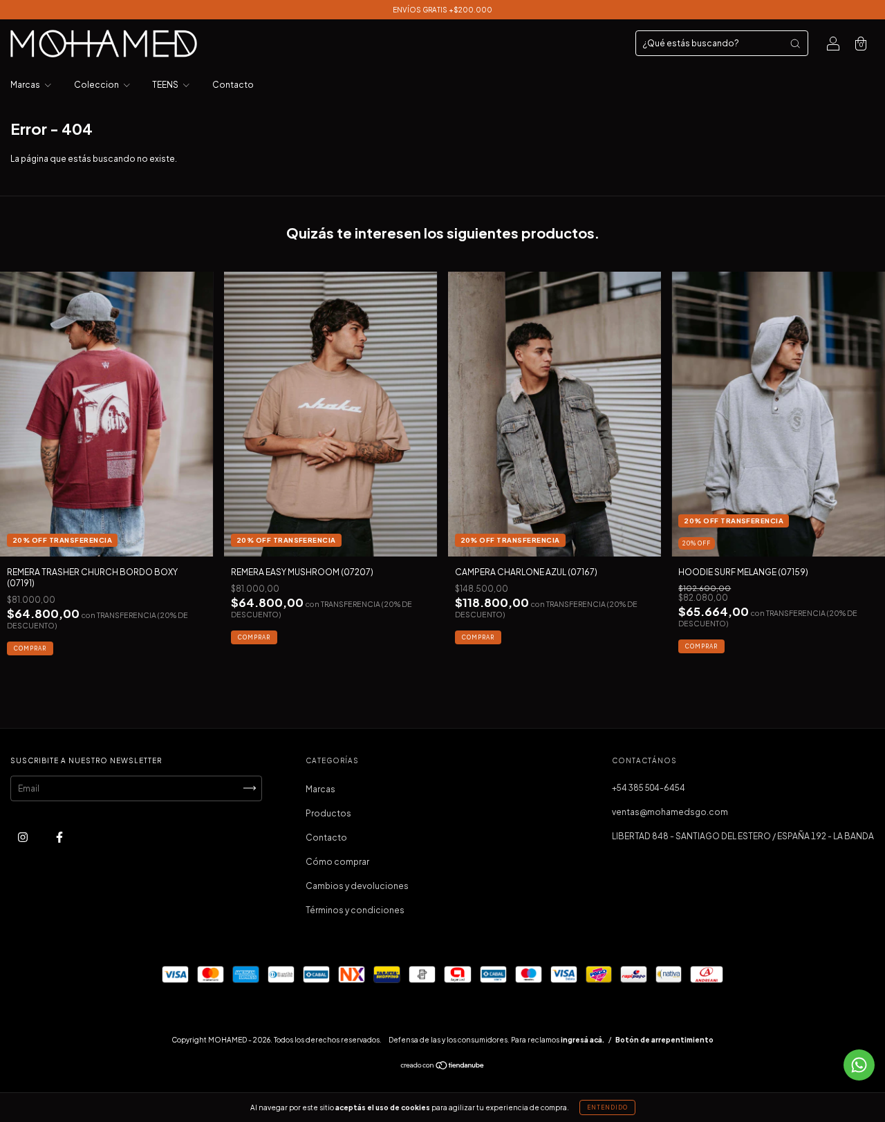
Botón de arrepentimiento (664, 1040)
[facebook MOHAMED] (59, 837)
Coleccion (97, 85)
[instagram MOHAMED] (23, 837)
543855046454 (648, 788)
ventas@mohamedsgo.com (670, 812)
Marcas (25, 85)
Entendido (607, 1107)
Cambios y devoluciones (357, 886)
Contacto (233, 85)
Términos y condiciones (355, 910)
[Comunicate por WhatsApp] (859, 1065)
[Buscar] (795, 43)
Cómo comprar (337, 862)
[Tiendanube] (443, 1066)
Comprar (30, 648)
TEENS (166, 85)
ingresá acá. (582, 1040)
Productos (328, 813)
